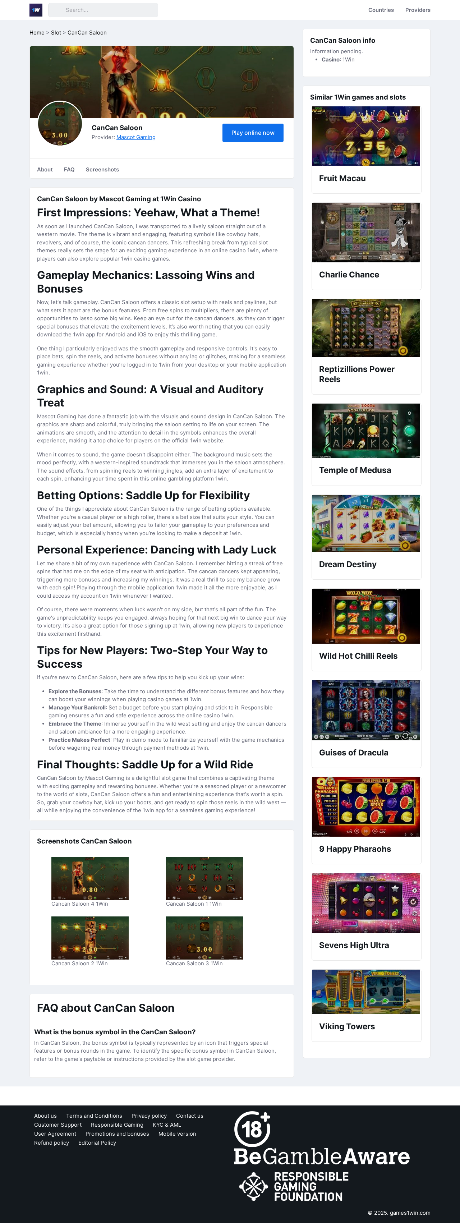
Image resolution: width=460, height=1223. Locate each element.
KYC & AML (167, 1124)
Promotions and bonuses (117, 1133)
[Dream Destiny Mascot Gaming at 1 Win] (366, 523)
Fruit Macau (342, 178)
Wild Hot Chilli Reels (358, 656)
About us (45, 1115)
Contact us (189, 1115)
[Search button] (56, 10)
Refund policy (51, 1142)
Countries (381, 9)
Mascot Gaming (136, 137)
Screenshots (102, 169)
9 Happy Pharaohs (355, 849)
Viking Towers (347, 1026)
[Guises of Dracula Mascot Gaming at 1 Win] (366, 710)
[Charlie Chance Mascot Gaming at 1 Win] (366, 232)
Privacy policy (149, 1115)
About (45, 169)
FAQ (69, 169)
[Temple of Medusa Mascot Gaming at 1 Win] (366, 431)
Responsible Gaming (117, 1124)
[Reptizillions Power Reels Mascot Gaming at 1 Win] (366, 328)
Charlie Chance (349, 274)
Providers (418, 9)
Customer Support (58, 1124)
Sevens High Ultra (354, 945)
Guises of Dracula (353, 752)
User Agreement (55, 1133)
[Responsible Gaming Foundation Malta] (295, 1186)
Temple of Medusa (355, 470)
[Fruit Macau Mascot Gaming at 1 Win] (366, 136)
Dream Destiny (348, 564)
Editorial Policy (97, 1142)
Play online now (253, 132)
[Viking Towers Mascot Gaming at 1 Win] (366, 992)
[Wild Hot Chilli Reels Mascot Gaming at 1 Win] (366, 616)
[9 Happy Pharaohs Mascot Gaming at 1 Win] (366, 807)
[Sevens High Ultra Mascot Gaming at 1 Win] (366, 903)
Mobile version (177, 1133)
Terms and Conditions (94, 1115)
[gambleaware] (322, 1156)
